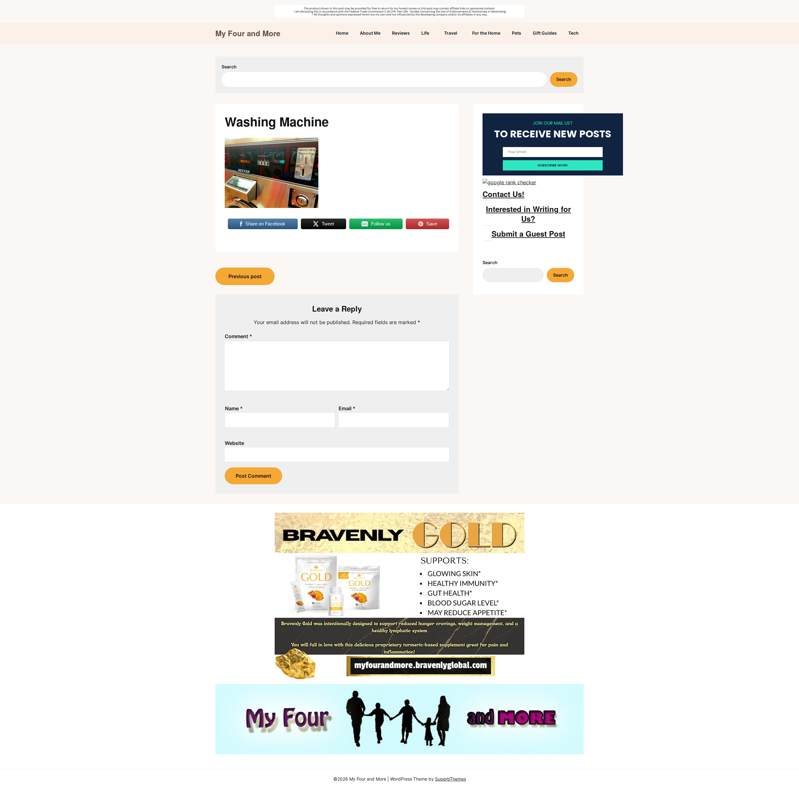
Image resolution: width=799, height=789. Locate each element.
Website (234, 443)
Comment (238, 336)
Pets (516, 33)
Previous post (245, 276)
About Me (370, 33)
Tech (573, 33)
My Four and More (247, 33)
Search (229, 66)
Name (234, 408)
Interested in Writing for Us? (528, 214)
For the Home (486, 33)
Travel (450, 33)
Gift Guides (545, 33)
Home (342, 33)
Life (425, 33)
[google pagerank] (509, 182)
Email (347, 408)
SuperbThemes (450, 779)
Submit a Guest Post (528, 233)
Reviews (401, 33)
